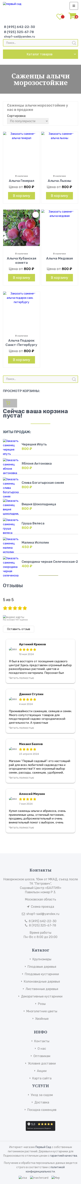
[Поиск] (74, 43)
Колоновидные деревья (42, 981)
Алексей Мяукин (32, 794)
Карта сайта (42, 1078)
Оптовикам (41, 1056)
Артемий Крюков (32, 644)
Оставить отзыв (18, 629)
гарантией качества (63, 1155)
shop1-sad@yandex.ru (19, 36)
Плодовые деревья (42, 967)
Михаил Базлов (31, 744)
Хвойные (42, 1019)
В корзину (21, 196)
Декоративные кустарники (42, 996)
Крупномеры (41, 959)
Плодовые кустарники (42, 974)
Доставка (41, 1102)
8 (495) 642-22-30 (19, 27)
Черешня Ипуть (34, 444)
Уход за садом (42, 1095)
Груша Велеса (33, 523)
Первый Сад (43, 1147)
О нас (42, 1048)
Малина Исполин (35, 542)
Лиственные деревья (42, 989)
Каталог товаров (39, 54)
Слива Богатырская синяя (43, 483)
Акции (42, 1071)
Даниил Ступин (31, 694)
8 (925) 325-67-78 (19, 32)
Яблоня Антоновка (37, 463)
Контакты (41, 1041)
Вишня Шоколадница (39, 504)
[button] (35, 137)
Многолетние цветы (41, 1011)
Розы (42, 1004)
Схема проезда (42, 906)
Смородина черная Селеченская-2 (50, 562)
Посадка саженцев (41, 1110)
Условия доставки (42, 1063)
